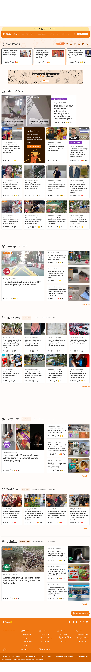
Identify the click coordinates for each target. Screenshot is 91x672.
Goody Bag (62, 641)
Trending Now (27, 634)
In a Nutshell (45, 641)
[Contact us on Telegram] (67, 44)
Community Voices (47, 638)
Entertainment (27, 641)
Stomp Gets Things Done (65, 637)
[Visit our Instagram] (79, 44)
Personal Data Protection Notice (64, 656)
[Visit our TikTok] (75, 44)
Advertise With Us (83, 656)
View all (84, 304)
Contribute (84, 34)
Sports (25, 645)
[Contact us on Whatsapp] (71, 44)
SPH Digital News (17, 656)
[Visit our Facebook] (83, 44)
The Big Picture (45, 634)
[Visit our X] (87, 44)
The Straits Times (30, 656)
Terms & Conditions (45, 656)
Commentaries (81, 641)
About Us (4, 656)
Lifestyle (25, 638)
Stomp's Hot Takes (83, 638)
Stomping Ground (82, 634)
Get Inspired (63, 634)
